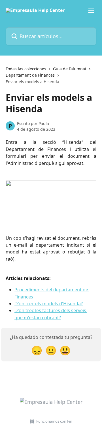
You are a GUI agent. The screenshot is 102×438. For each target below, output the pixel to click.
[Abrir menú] (91, 10)
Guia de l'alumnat (69, 68)
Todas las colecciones (26, 68)
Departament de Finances (30, 75)
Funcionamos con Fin (54, 421)
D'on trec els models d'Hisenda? (48, 303)
